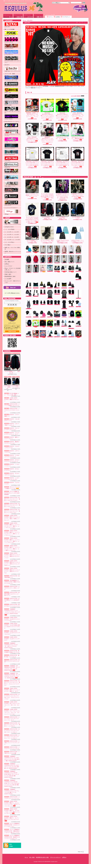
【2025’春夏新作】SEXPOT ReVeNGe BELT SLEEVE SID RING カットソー (57, 304)
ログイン (51, 17)
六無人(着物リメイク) (10, 186)
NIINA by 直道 (8, 105)
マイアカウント (66, 17)
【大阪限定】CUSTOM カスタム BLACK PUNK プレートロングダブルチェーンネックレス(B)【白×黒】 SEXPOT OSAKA (11, 783)
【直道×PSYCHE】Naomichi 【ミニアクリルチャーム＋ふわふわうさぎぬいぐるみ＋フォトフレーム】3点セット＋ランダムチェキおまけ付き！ (43, 337)
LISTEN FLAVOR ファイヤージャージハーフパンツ (64, 317)
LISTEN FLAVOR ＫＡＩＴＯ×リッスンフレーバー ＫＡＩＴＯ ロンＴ (12, 718)
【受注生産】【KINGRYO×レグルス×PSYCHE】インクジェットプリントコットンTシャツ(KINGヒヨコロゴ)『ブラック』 (47, 164)
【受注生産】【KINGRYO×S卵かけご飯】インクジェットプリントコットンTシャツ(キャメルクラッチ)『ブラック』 (62, 115)
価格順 (78, 96)
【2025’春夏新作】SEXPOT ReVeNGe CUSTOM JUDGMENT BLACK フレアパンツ (43, 294)
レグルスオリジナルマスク (11, 173)
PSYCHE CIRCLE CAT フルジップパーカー (71, 317)
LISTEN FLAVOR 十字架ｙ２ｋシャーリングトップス (11, 743)
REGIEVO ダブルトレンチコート (72, 263)
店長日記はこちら (12, 331)
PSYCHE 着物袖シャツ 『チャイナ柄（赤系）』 (32, 241)
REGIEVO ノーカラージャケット (64, 263)
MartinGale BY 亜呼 (9, 98)
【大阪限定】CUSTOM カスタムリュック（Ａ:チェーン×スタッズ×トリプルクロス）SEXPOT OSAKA (12, 611)
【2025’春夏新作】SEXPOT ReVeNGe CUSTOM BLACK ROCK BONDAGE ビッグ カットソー (36, 304)
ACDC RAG (7, 160)
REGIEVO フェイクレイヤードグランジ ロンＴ (72, 253)
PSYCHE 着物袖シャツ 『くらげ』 (16, 386)
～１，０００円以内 (9, 229)
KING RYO (7, 26)
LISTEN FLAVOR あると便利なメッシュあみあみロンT (11, 600)
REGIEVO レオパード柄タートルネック (57, 253)
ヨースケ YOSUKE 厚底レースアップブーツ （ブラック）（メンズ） (78, 326)
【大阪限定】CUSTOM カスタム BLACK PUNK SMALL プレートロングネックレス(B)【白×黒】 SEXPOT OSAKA (11, 774)
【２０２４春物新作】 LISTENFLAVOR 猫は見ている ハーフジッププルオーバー (12, 837)
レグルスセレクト (9, 54)
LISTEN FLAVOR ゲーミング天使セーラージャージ (77, 241)
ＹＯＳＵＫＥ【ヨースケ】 (11, 80)
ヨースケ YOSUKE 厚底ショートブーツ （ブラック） (47, 241)
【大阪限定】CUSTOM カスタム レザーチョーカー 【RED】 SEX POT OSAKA (57, 317)
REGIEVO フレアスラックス (36, 272)
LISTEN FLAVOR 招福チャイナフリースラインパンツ (11, 661)
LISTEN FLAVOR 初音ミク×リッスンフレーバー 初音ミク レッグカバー (12, 724)
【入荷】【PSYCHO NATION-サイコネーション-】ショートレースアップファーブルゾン (64, 271)
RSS (11, 844)
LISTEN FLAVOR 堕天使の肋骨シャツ (71, 306)
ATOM (11, 846)
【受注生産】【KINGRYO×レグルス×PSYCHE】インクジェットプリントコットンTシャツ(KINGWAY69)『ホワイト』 (62, 164)
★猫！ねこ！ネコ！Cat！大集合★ (12, 248)
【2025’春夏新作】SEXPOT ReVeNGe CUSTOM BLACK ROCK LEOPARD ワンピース (29, 308)
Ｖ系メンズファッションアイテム (13, 224)
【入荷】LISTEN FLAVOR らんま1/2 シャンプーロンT (12, 639)
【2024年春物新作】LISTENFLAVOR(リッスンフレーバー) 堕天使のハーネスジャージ (51, 336)
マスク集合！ (8, 245)
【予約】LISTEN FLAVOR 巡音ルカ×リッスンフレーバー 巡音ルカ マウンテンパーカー (71, 288)
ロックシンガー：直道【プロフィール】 (13, 281)
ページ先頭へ (81, 851)
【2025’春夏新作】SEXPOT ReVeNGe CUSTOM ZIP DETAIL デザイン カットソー (71, 294)
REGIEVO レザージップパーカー (43, 263)
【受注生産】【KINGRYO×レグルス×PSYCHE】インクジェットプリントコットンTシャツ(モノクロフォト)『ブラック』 (77, 164)
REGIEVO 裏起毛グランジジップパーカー (29, 263)
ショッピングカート (80, 8)
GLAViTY (7, 179)
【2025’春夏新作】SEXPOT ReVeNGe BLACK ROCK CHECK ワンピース (43, 304)
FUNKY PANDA (9, 119)
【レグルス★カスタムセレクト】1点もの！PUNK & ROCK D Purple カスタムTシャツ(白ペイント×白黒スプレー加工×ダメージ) (32, 220)
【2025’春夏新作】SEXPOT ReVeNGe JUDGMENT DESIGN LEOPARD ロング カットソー (64, 308)
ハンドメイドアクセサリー (11, 207)
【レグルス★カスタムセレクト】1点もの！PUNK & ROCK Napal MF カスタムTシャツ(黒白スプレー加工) (47, 195)
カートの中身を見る (12, 287)
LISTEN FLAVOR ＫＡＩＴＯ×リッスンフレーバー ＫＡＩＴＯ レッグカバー (12, 737)
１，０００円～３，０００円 (12, 232)
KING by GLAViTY (9, 192)
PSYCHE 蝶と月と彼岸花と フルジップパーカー (28, 326)
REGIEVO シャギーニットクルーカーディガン (29, 272)
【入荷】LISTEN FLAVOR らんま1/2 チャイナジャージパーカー (12, 619)
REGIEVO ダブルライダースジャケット (79, 263)
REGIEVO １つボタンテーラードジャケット (50, 263)
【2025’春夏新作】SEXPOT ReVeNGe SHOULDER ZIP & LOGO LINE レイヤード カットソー (57, 294)
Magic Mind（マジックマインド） (13, 71)
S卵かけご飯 (8, 92)
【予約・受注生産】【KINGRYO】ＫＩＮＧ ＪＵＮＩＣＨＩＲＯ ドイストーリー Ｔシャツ (77, 114)
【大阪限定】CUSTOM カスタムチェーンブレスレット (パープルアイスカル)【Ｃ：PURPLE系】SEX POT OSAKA (62, 196)
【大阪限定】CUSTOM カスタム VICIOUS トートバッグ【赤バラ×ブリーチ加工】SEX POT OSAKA (78, 336)
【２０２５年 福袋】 (10, 73)
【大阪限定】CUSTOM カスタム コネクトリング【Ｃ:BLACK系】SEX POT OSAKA (77, 195)
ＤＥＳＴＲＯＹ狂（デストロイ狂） (12, 112)
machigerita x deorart (9, 226)
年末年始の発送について (10, 272)
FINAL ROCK (8, 205)
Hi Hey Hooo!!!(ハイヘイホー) (12, 121)
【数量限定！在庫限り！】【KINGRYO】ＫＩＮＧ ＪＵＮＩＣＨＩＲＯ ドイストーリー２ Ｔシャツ (32, 114)
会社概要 (7, 259)
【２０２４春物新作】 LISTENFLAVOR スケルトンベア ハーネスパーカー (12, 825)
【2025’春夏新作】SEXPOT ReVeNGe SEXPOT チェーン (79, 298)
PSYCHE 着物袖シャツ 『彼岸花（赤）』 (12, 372)
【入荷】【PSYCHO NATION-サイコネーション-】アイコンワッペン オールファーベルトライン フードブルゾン (71, 272)
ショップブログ (28, 16)
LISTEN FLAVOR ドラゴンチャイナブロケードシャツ (11, 410)
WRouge (6, 214)
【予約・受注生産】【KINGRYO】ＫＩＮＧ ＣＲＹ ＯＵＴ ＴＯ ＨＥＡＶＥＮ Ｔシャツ (32, 139)
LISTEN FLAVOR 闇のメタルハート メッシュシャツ (50, 317)
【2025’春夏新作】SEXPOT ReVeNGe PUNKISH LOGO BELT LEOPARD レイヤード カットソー (50, 298)
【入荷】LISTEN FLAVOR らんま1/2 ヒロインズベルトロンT (12, 632)
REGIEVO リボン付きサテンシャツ (50, 253)
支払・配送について (18, 16)
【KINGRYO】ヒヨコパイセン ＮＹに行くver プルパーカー (62, 138)
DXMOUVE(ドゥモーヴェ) (11, 86)
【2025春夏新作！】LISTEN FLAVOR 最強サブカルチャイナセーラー (12, 582)
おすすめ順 (73, 96)
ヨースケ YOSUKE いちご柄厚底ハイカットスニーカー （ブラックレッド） (32, 195)
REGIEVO (7, 64)
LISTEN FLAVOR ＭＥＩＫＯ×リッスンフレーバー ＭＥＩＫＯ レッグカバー (12, 730)
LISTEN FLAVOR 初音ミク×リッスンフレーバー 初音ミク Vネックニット (12, 505)
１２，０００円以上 (9, 242)
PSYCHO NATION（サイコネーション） (13, 61)
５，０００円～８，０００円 (12, 237)
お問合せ (38, 16)
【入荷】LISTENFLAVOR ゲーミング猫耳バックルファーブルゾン (65, 326)
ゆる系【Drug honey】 (10, 154)
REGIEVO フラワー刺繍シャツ (43, 253)
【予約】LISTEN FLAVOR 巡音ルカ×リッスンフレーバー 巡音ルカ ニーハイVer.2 (36, 296)
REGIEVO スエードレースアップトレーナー (64, 253)
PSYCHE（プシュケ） (10, 35)
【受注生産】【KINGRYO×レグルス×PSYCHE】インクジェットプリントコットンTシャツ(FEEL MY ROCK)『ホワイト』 (32, 164)
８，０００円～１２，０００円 (12, 239)
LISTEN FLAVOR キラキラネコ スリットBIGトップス (11, 588)
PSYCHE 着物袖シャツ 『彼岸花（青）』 (8, 387)
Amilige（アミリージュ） (11, 141)
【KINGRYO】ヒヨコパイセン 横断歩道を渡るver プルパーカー (78, 138)
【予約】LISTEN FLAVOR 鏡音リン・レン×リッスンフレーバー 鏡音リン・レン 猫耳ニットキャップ (64, 288)
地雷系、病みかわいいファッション (13, 252)
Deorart (6, 199)
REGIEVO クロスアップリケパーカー (36, 263)
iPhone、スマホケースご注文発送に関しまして (12, 269)
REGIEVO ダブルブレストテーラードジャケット (57, 263)
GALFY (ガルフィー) (10, 127)
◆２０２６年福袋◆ (9, 29)
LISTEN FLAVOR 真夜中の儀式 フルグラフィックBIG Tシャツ (11, 594)
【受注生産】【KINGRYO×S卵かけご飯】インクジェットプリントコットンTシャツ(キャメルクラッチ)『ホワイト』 (47, 115)
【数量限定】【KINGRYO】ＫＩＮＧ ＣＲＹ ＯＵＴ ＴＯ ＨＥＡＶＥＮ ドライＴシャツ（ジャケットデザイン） (47, 140)
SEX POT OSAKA (9, 48)
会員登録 (58, 17)
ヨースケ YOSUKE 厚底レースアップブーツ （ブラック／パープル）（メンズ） (29, 336)
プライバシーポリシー (55, 857)
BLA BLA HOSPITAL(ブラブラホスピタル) (12, 134)
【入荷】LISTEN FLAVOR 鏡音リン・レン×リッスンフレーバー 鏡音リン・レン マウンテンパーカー (43, 288)
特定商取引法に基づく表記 (42, 857)
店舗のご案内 (8, 274)
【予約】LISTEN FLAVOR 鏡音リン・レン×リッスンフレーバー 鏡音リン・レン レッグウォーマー (57, 288)
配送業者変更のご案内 (10, 276)
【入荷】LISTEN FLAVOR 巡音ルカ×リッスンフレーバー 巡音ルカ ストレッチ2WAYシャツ (29, 296)
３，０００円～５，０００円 (12, 234)
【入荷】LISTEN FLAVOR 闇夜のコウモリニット (11, 399)
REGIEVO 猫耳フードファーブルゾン (79, 253)
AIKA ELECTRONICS (10, 148)
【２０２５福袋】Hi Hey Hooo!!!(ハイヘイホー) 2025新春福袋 (11, 493)
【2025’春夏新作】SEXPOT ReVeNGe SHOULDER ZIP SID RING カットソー (50, 304)
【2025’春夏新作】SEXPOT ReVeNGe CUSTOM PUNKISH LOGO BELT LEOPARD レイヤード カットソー (64, 298)
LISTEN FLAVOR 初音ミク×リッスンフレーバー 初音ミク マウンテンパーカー (12, 499)
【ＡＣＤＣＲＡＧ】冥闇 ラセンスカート (57, 326)
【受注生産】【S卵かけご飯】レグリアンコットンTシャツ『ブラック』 (43, 327)
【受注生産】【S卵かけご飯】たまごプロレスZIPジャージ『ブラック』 (50, 327)
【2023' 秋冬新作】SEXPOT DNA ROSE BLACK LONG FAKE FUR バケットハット (71, 328)
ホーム (8, 16)
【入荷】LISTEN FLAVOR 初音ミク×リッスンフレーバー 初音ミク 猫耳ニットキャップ (36, 288)
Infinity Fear (7, 167)
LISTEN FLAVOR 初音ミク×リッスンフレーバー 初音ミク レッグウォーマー (12, 511)
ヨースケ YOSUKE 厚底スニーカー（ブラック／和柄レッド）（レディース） (36, 252)
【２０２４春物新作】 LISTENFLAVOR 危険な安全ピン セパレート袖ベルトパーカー (12, 831)
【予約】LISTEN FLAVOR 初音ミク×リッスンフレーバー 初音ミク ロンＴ (12, 690)
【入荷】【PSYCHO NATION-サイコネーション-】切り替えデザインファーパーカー (57, 272)
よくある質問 (8, 278)
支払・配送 (32, 857)
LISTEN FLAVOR (9, 42)
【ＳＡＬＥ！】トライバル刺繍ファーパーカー (43, 272)
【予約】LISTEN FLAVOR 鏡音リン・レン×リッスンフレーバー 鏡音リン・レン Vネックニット (50, 288)
